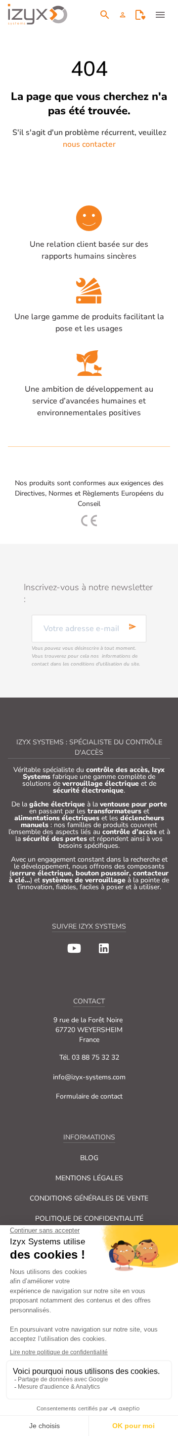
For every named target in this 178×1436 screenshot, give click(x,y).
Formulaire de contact (89, 1096)
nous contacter (89, 144)
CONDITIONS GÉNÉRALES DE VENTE (89, 1198)
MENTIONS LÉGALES (89, 1178)
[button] (123, 15)
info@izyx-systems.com (89, 1077)
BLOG (89, 1158)
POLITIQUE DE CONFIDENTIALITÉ (89, 1218)
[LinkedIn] (104, 948)
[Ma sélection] (140, 15)
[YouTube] (74, 948)
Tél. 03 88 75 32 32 (89, 1057)
